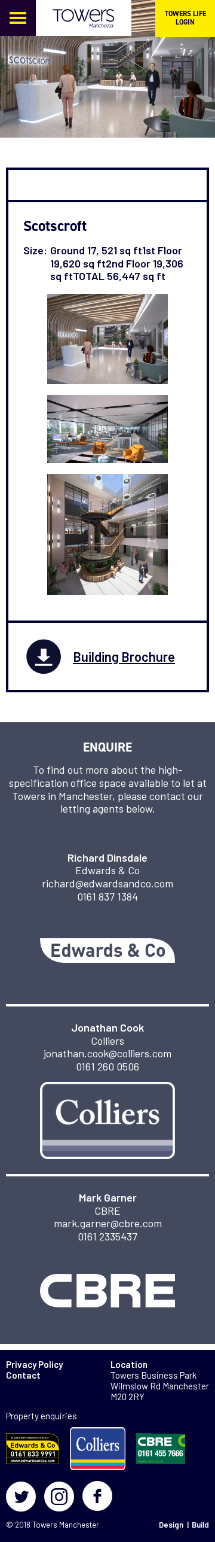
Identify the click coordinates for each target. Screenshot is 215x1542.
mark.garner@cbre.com (108, 1223)
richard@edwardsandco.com (107, 883)
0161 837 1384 (107, 896)
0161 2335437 (107, 1236)
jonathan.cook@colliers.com (107, 1053)
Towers (44, 1524)
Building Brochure (124, 656)
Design (171, 1524)
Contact (23, 1375)
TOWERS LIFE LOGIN (185, 18)
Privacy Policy (34, 1364)
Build (200, 1524)
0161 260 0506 (107, 1066)
